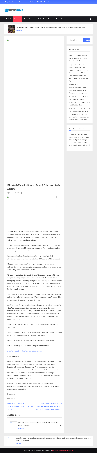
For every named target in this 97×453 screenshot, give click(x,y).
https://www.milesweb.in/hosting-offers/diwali (24, 351)
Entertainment (23, 2)
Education (47, 2)
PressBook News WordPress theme (63, 450)
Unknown (72, 134)
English (7, 2)
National (33, 2)
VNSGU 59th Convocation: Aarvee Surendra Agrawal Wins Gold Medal (78, 58)
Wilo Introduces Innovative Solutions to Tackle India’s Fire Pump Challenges (38, 424)
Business (14, 2)
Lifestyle (40, 2)
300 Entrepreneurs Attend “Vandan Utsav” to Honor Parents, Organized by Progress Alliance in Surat (50, 27)
